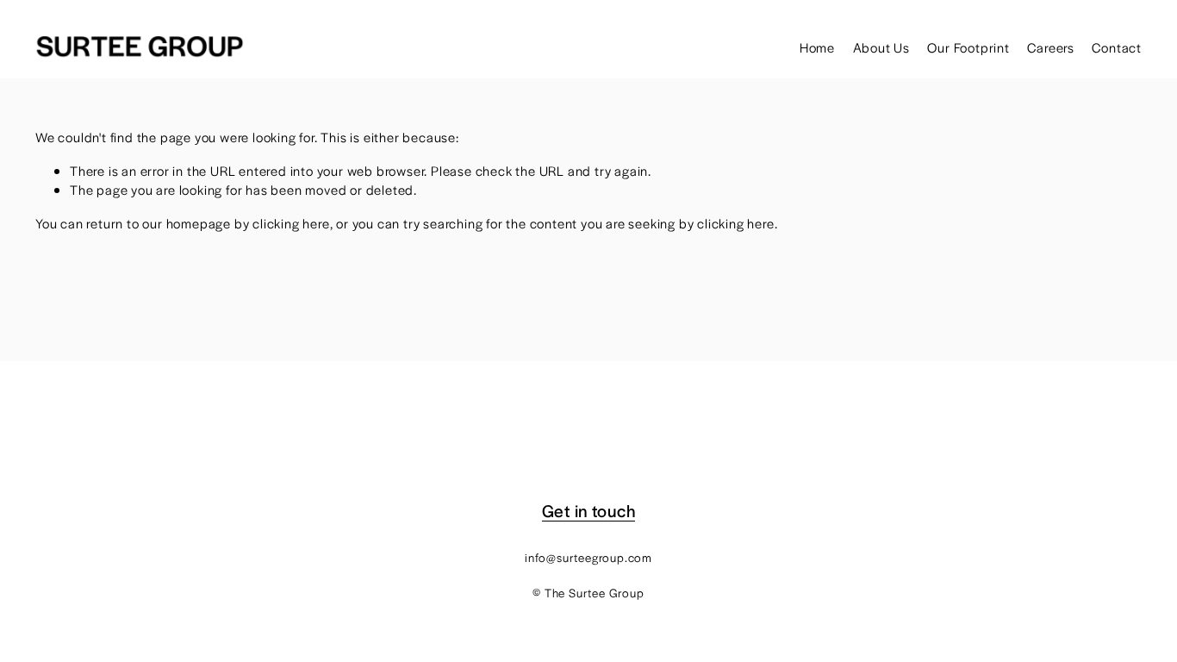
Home (817, 47)
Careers (1050, 47)
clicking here (290, 223)
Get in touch (588, 511)
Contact (1117, 47)
